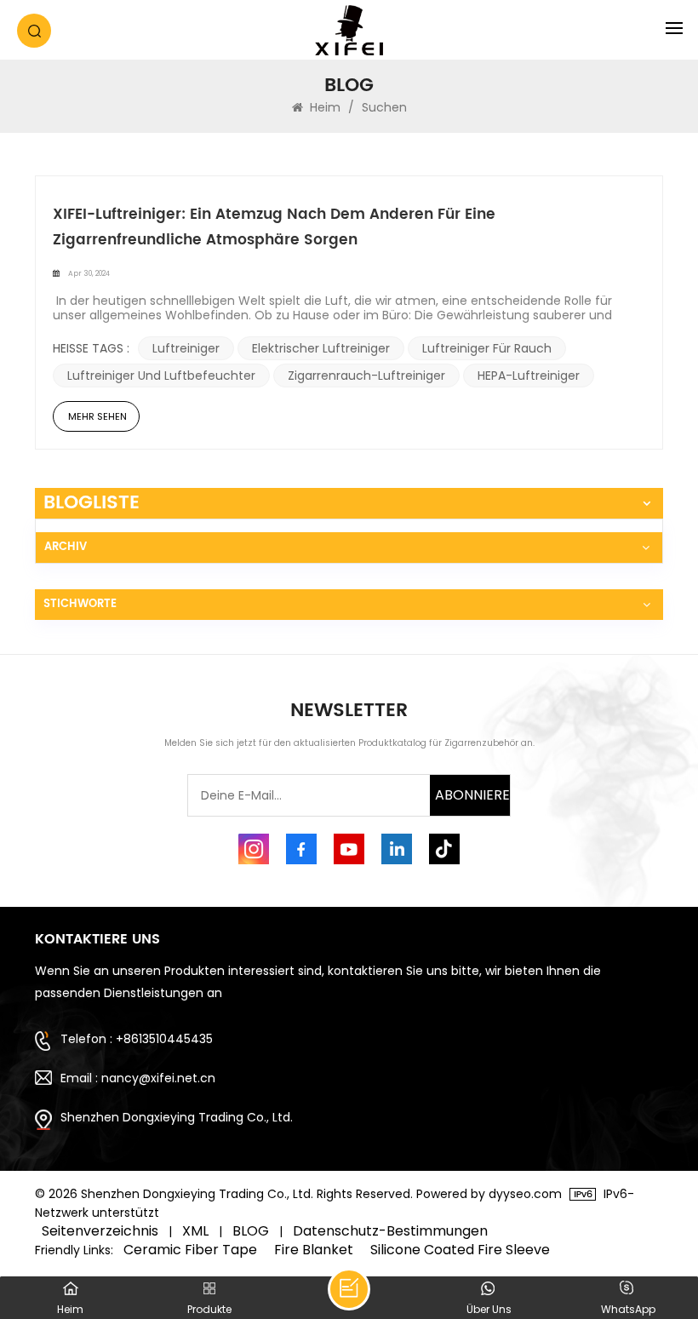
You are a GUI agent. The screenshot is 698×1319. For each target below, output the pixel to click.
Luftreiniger (186, 348)
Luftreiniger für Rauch (487, 348)
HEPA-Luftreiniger (529, 375)
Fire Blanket (313, 1250)
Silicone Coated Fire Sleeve (460, 1250)
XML (195, 1231)
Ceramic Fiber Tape (190, 1250)
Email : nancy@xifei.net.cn (137, 1078)
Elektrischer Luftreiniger (321, 348)
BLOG (250, 1231)
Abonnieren (473, 795)
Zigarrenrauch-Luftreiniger (366, 375)
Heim (325, 107)
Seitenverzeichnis (100, 1231)
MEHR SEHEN (97, 416)
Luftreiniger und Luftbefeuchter (161, 375)
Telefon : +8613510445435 (136, 1038)
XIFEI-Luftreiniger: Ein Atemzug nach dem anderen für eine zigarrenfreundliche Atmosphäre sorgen (274, 227)
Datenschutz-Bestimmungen (390, 1231)
